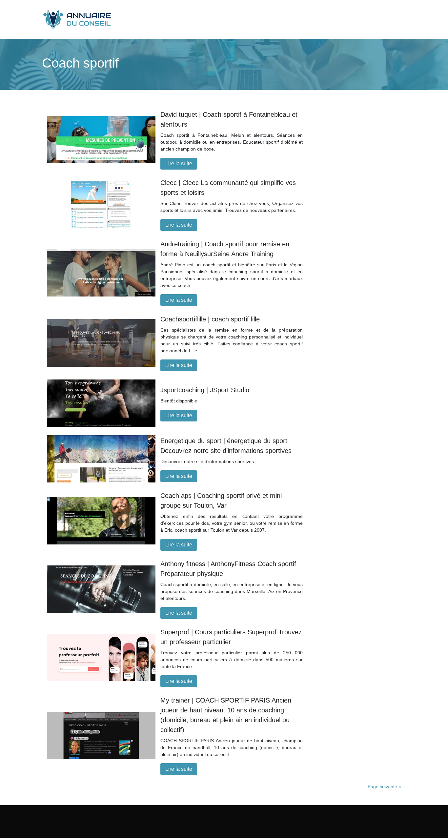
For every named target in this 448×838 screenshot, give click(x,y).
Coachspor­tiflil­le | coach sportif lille (210, 319)
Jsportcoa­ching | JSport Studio (204, 390)
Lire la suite (178, 163)
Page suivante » (384, 786)
